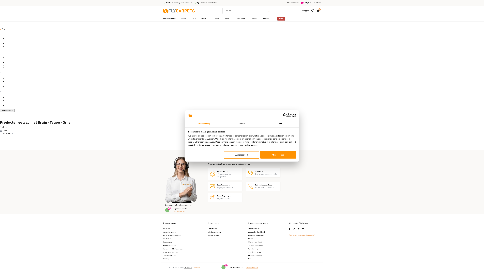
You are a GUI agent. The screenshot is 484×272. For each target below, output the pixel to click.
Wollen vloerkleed (255, 242)
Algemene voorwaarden (172, 235)
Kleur (194, 18)
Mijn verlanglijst (214, 235)
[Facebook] (290, 229)
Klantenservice (293, 3)
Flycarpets (188, 267)
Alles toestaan (278, 155)
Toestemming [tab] (204, 124)
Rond (227, 18)
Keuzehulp (267, 18)
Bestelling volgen (169, 232)
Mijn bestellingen (214, 232)
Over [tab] (280, 124)
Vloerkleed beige (254, 252)
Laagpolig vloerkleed (256, 235)
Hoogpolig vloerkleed (256, 232)
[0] (317, 10)
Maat (217, 18)
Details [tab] (242, 124)
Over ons (166, 229)
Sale (281, 19)
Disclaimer (167, 239)
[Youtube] (303, 229)
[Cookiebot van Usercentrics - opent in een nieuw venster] (285, 115)
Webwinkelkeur (315, 3)
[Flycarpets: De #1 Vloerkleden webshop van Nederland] (179, 11)
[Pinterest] (299, 229)
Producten (4, 127)
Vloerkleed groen (254, 249)
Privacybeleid (168, 242)
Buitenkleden (239, 18)
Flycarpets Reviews (170, 252)
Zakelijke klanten (169, 255)
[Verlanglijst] (312, 10)
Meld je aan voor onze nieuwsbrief (301, 235)
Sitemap (166, 259)
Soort (183, 18)
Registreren (212, 229)
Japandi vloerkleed (255, 245)
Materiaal (205, 18)
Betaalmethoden (169, 245)
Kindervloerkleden (255, 255)
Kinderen (254, 18)
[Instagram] (294, 229)
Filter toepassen (7, 110)
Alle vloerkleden (169, 18)
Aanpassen (240, 155)
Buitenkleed (252, 239)
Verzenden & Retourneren (173, 249)
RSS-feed (196, 267)
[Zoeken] (269, 10)
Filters (4, 29)
